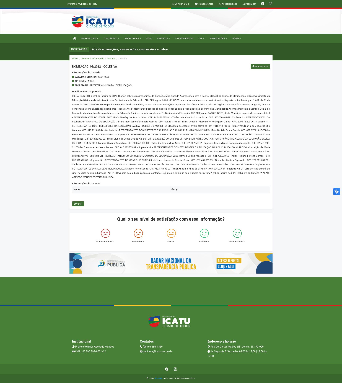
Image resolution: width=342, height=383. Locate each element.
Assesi (158, 378)
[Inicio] (74, 38)
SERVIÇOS (162, 38)
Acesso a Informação (93, 58)
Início (75, 58)
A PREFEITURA (89, 38)
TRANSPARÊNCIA (184, 38)
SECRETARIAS (132, 38)
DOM (149, 38)
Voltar (79, 204)
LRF (201, 38)
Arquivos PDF (261, 66)
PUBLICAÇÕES (218, 38)
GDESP (236, 38)
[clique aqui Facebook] (167, 369)
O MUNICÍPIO (111, 38)
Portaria (111, 58)
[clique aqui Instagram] (175, 369)
